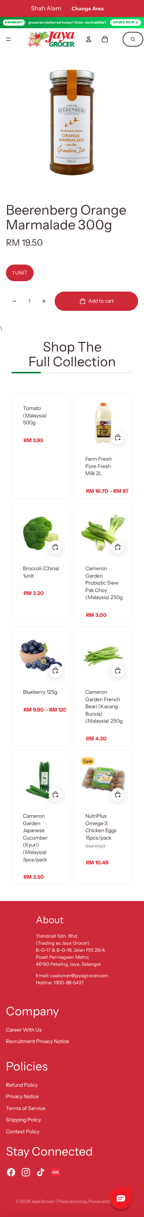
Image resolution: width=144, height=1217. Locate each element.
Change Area (88, 8)
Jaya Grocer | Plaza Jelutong (59, 1201)
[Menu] (8, 39)
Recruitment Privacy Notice (37, 1041)
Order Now (124, 22)
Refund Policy (22, 1085)
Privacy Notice (22, 1096)
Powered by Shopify (108, 1201)
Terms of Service (25, 1108)
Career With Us (24, 1029)
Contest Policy (23, 1131)
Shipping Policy (23, 1119)
